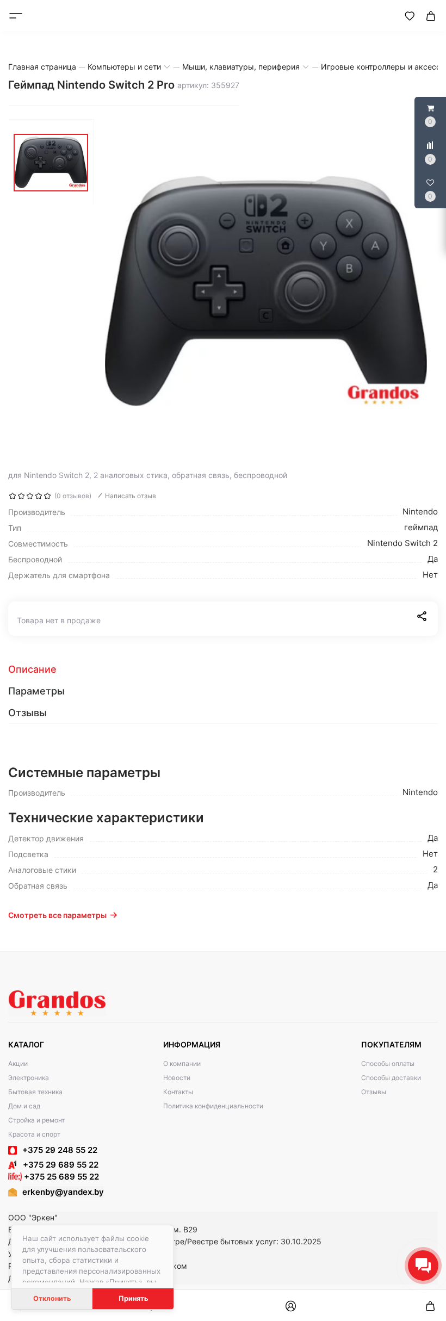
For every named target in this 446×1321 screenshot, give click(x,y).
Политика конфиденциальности (213, 1106)
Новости (176, 1078)
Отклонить (52, 1298)
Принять (133, 1298)
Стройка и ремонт (36, 1120)
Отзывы (373, 1092)
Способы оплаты (387, 1063)
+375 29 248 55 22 (59, 1150)
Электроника (28, 1078)
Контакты (178, 1092)
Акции (18, 1063)
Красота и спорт (34, 1134)
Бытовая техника (35, 1092)
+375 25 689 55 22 (60, 1176)
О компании (182, 1063)
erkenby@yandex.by (63, 1192)
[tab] (223, 669)
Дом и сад (24, 1106)
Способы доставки (391, 1078)
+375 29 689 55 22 (57, 1164)
